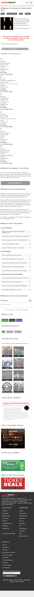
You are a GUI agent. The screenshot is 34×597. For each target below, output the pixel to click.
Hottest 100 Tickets (23, 536)
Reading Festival (23, 515)
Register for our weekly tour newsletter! (12, 571)
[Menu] (31, 2)
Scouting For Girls (6, 523)
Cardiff (16, 581)
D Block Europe (6, 515)
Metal (21, 13)
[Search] (26, 2)
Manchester (20, 579)
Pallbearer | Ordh (4, 66)
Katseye (21, 510)
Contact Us (5, 550)
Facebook (19, 320)
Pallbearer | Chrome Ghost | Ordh (8, 83)
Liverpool (21, 581)
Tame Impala (5, 518)
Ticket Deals (5, 557)
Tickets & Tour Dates (12, 13)
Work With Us (5, 547)
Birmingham (27, 579)
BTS (20, 526)
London (15, 579)
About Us (4, 545)
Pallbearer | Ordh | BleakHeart (7, 118)
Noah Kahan (5, 513)
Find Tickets (3, 72)
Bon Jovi (21, 521)
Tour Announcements (7, 560)
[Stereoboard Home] (8, 3)
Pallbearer (28, 13)
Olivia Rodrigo (22, 528)
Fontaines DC (5, 528)
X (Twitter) (12, 320)
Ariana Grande (22, 513)
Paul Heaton (5, 526)
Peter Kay (4, 521)
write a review (25, 309)
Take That (4, 510)
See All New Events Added (8, 533)
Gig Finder (5, 562)
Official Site (5, 320)
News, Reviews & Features (8, 552)
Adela (20, 533)
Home (3, 13)
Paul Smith (22, 531)
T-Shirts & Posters (6, 565)
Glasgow (12, 581)
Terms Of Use (9, 504)
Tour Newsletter (6, 567)
